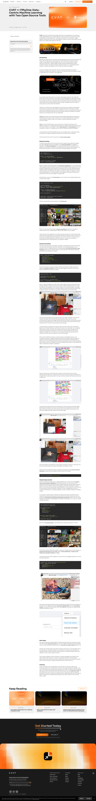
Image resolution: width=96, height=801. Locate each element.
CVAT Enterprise (53, 778)
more (58, 552)
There (48, 643)
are (50, 643)
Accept (88, 798)
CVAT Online (52, 774)
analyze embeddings (65, 551)
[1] (65, 98)
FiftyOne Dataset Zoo (51, 145)
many (53, 643)
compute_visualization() (61, 229)
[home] (6, 1)
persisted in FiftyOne (49, 268)
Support (67, 779)
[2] (67, 98)
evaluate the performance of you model (48, 551)
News (66, 776)
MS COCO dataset (66, 144)
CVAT (40, 124)
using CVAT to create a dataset (68, 645)
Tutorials (80, 783)
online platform (63, 126)
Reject (81, 798)
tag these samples (49, 522)
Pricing (51, 781)
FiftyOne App (64, 201)
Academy (80, 781)
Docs (79, 776)
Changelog (80, 778)
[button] (12, 1)
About (66, 774)
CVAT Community (54, 776)
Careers (67, 778)
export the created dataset (63, 605)
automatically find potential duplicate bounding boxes (57, 497)
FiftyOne (41, 116)
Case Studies (81, 779)
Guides (79, 785)
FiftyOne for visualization (64, 165)
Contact (67, 781)
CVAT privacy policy (36, 799)
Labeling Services (54, 779)
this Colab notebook (65, 137)
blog (10, 7)
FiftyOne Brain (56, 177)
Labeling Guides (15, 7)
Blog (79, 774)
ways (55, 643)
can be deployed (72, 126)
